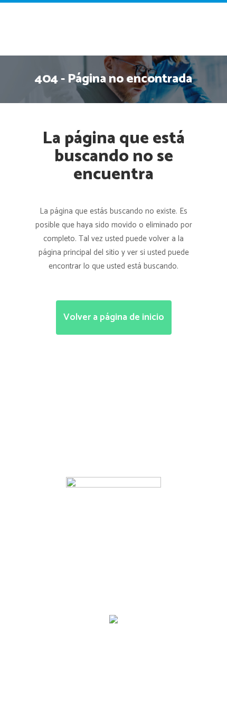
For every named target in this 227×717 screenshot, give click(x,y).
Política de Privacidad (163, 632)
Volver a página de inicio (113, 317)
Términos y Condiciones (68, 632)
